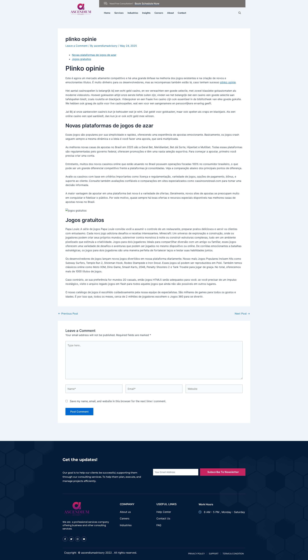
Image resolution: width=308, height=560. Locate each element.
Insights (146, 12)
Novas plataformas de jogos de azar (94, 54)
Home (107, 12)
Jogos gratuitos (81, 59)
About (170, 12)
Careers (158, 12)
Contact (182, 12)
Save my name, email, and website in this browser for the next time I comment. (118, 401)
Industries (133, 12)
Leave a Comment (76, 45)
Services (119, 12)
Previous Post (68, 313)
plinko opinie (228, 82)
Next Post (242, 313)
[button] (239, 12)
